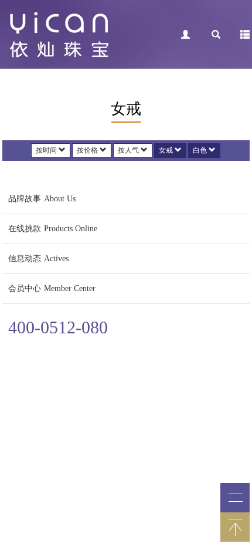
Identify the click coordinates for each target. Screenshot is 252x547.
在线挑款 (52, 228)
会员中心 (52, 288)
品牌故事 (42, 198)
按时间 (47, 150)
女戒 (167, 150)
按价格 (88, 150)
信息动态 (38, 258)
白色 (201, 150)
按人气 (129, 150)
